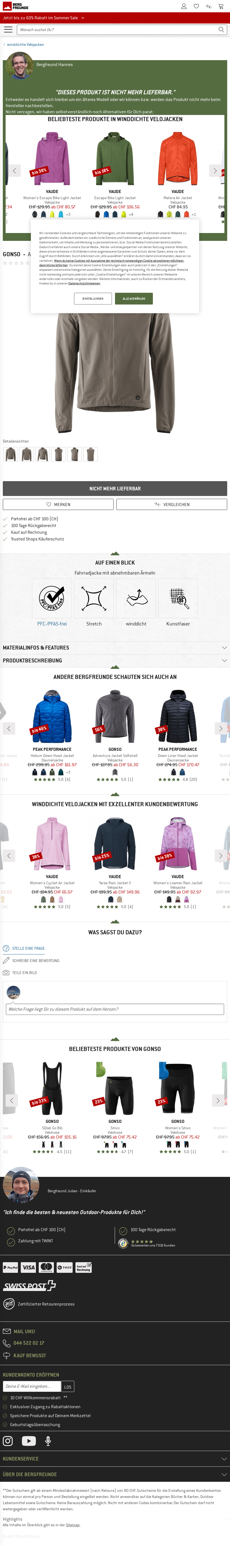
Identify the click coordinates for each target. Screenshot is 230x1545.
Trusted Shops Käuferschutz (37, 539)
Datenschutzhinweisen (84, 283)
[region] (115, 266)
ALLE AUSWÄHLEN (134, 298)
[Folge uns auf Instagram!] (12, 1442)
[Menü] (8, 29)
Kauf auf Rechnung (29, 532)
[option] (115, 352)
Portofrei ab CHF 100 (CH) (34, 519)
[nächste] (215, 170)
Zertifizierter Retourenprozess (46, 1304)
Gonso (11, 254)
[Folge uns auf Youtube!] (33, 1442)
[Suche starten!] (221, 30)
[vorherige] (14, 170)
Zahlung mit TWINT (35, 1241)
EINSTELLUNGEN (92, 298)
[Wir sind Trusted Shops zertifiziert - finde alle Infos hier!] (123, 1243)
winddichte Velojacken (25, 44)
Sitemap (73, 1524)
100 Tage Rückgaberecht (33, 525)
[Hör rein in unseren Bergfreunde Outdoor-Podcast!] (52, 1442)
